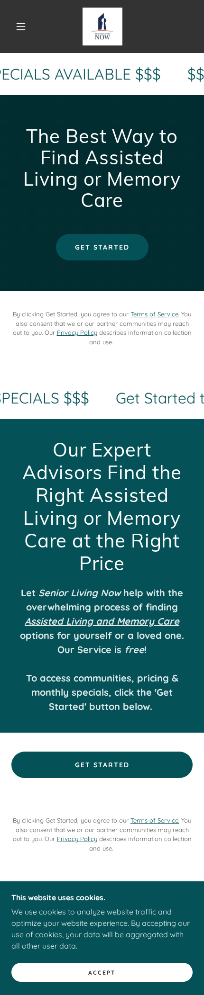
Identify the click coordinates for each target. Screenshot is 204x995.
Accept (102, 972)
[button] (20, 26)
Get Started (102, 247)
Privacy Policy (77, 332)
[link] (102, 26)
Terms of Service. (154, 314)
